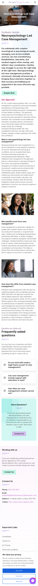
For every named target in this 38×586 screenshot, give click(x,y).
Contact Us (19, 433)
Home (6, 20)
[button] (32, 581)
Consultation (6, 537)
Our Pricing (6, 545)
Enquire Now (9, 93)
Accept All (19, 571)
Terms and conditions (10, 550)
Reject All (19, 582)
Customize (19, 576)
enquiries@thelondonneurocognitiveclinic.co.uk (19, 495)
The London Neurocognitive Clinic (21, 502)
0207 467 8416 (13, 490)
